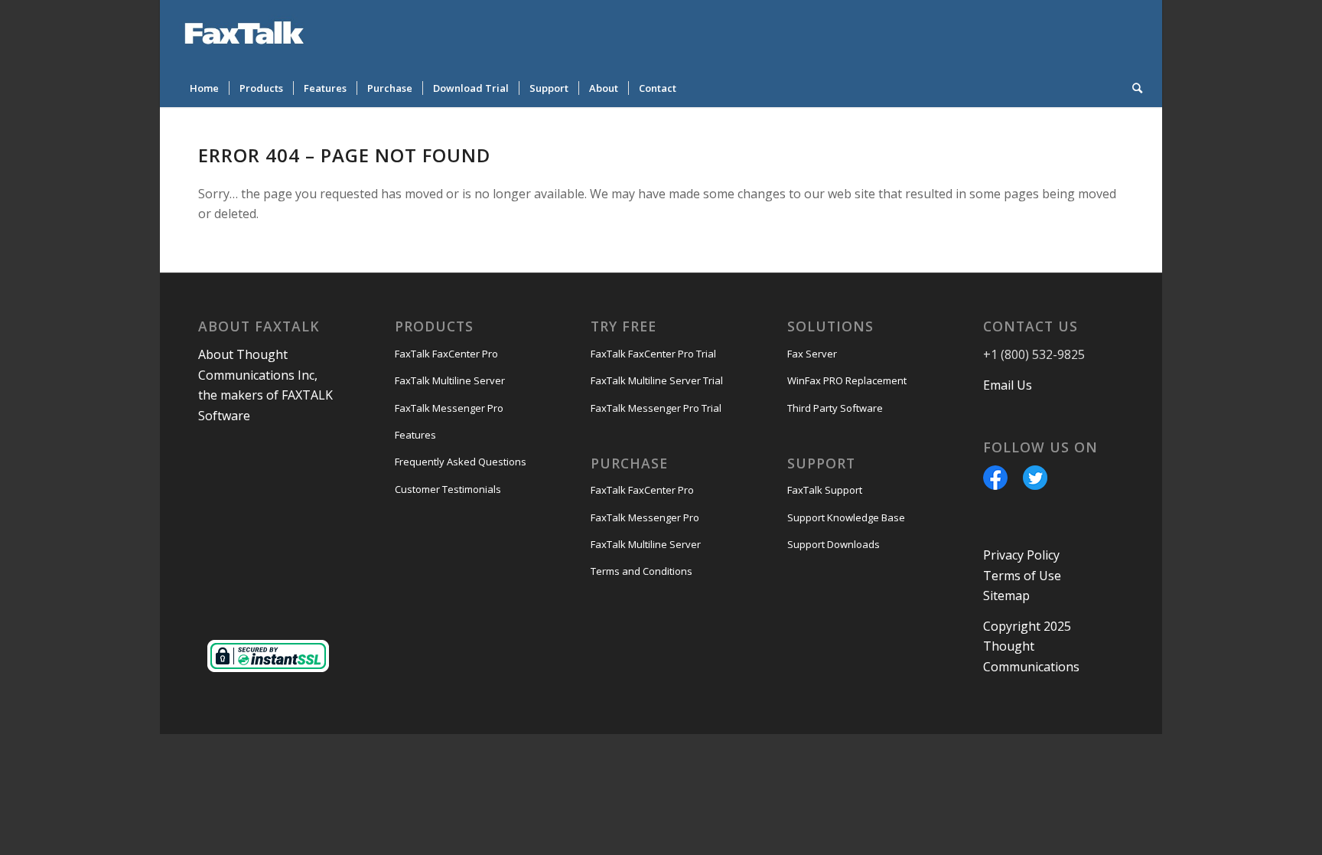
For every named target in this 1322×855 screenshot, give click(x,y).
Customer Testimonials (448, 489)
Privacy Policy (1021, 555)
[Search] (1132, 88)
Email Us (1007, 385)
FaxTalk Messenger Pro (449, 408)
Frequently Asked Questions (460, 461)
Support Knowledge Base (846, 517)
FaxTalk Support (824, 490)
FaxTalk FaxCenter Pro (446, 354)
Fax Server (812, 354)
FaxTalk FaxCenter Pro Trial (653, 354)
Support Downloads (833, 544)
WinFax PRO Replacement (847, 380)
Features (415, 435)
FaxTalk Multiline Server (450, 380)
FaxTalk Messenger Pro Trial (656, 408)
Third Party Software (835, 408)
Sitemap (1006, 595)
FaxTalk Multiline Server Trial (657, 380)
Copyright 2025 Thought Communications (1031, 646)
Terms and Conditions (641, 571)
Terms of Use (1022, 575)
